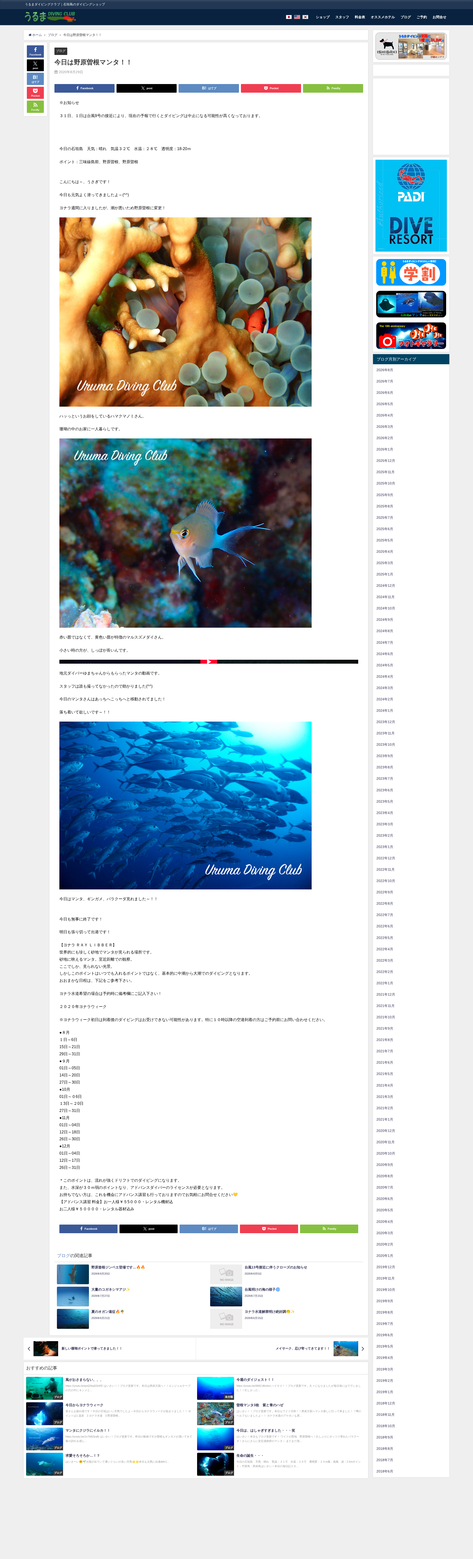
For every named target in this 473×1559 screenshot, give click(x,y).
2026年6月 (384, 392)
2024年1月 (384, 710)
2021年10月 (385, 1017)
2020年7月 (384, 1187)
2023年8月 (384, 767)
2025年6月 (384, 529)
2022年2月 (384, 971)
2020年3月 (384, 1233)
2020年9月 (384, 1164)
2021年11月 (385, 1005)
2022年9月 (384, 892)
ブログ (406, 17)
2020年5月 (384, 1210)
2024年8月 (384, 631)
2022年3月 (384, 960)
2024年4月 (384, 676)
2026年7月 (384, 381)
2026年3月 (384, 426)
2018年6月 (384, 1471)
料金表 (360, 17)
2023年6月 (384, 790)
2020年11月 (385, 1142)
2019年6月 (384, 1335)
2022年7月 (384, 915)
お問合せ (439, 17)
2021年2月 (384, 1108)
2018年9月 (384, 1437)
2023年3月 (384, 824)
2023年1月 (384, 847)
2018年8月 (384, 1448)
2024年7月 (384, 642)
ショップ (323, 17)
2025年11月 (385, 472)
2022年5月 (384, 937)
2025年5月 (384, 540)
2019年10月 (385, 1289)
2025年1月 (384, 574)
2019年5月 (384, 1346)
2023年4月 (384, 812)
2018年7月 (384, 1460)
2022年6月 (384, 926)
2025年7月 (384, 517)
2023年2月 (384, 835)
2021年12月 (385, 994)
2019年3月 (384, 1369)
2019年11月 (385, 1278)
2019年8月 (384, 1312)
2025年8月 (384, 506)
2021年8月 (384, 1039)
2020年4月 (384, 1221)
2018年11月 (385, 1414)
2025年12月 (385, 460)
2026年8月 (384, 370)
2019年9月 (384, 1301)
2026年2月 (384, 438)
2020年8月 (384, 1176)
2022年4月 (384, 949)
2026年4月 (384, 415)
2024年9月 (384, 619)
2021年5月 (384, 1073)
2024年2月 (384, 699)
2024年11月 (385, 597)
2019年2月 (384, 1380)
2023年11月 (385, 733)
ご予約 (422, 17)
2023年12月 (385, 722)
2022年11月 (385, 869)
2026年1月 (384, 449)
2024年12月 (385, 585)
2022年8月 (384, 903)
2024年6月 (384, 654)
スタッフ (342, 17)
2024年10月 (385, 608)
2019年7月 (384, 1323)
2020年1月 (384, 1255)
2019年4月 (384, 1357)
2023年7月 (384, 778)
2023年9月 (384, 756)
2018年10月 (385, 1426)
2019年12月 (385, 1267)
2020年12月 (385, 1130)
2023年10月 (385, 744)
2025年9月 (384, 495)
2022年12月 (385, 858)
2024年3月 (384, 688)
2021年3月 (384, 1096)
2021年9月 (384, 1028)
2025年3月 (384, 563)
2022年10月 (385, 881)
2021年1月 (384, 1119)
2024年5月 (384, 665)
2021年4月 (384, 1085)
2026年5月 (384, 404)
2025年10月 (385, 483)
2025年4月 (384, 551)
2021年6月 (384, 1062)
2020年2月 (384, 1244)
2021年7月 (384, 1051)
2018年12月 (385, 1403)
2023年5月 (384, 801)
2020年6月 (384, 1198)
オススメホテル (383, 17)
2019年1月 (384, 1392)
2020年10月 (385, 1153)
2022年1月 (384, 983)
